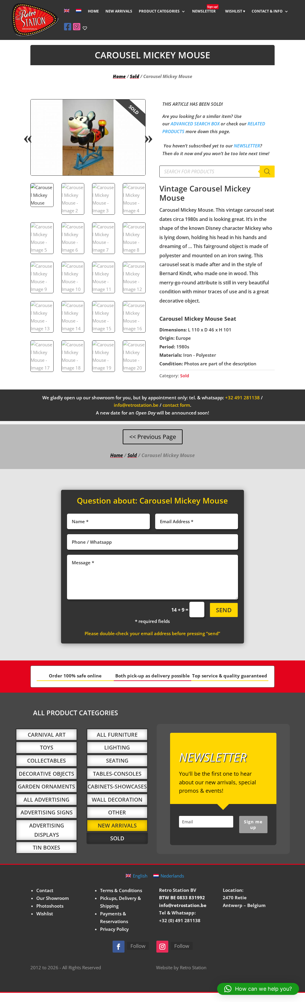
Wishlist (44, 914)
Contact (44, 890)
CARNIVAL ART (47, 734)
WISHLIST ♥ (235, 11)
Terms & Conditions (121, 890)
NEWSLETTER (205, 11)
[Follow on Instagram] (162, 947)
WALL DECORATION (117, 799)
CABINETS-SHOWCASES (117, 786)
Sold (134, 76)
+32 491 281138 (242, 398)
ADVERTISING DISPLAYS (46, 830)
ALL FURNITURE (117, 734)
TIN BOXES (46, 847)
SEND (224, 610)
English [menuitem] (140, 876)
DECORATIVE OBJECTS (46, 773)
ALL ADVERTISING (46, 799)
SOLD (117, 838)
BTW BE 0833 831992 (182, 897)
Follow (137, 945)
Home (119, 76)
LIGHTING (117, 747)
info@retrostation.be (136, 405)
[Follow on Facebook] (119, 947)
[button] (135, 109)
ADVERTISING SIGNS (47, 812)
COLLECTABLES (46, 760)
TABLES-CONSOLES (117, 773)
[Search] (267, 171)
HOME (93, 11)
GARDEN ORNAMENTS (46, 786)
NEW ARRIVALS (118, 11)
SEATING (117, 760)
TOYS (46, 747)
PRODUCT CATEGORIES (159, 11)
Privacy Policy (114, 929)
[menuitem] (66, 15)
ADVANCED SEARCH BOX (195, 124)
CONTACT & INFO (267, 11)
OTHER (117, 812)
